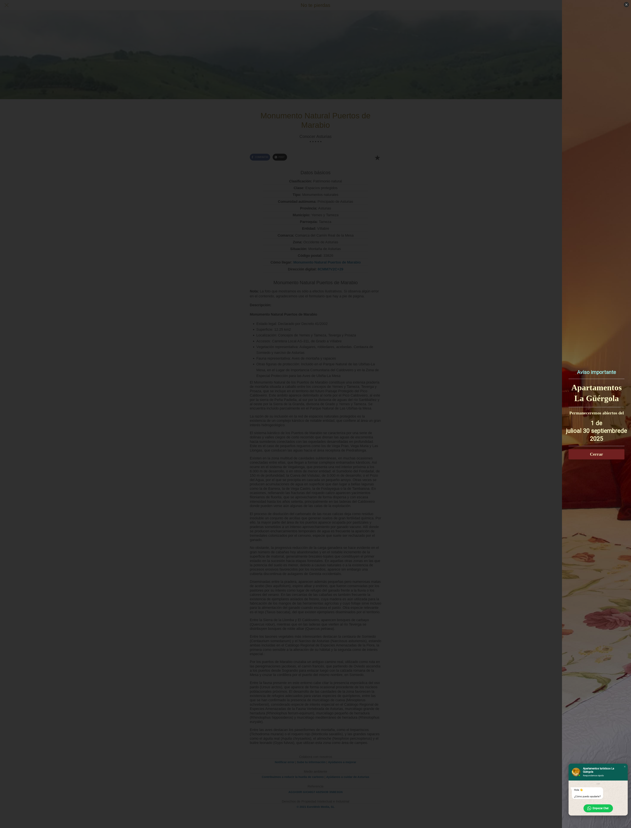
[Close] (626, 4)
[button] (624, 766)
